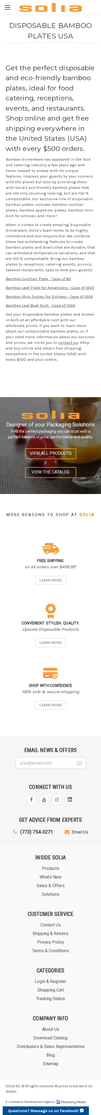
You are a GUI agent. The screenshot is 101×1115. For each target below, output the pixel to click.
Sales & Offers (51, 885)
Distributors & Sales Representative (51, 1046)
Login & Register (50, 981)
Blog (50, 1055)
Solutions (51, 894)
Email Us (80, 832)
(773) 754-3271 (36, 832)
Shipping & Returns (50, 933)
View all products (51, 453)
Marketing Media (71, 1102)
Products (50, 868)
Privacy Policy (50, 942)
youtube (44, 799)
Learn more (50, 580)
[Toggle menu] (7, 7)
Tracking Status (50, 998)
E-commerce (14, 1101)
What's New (51, 877)
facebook (31, 799)
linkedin (70, 799)
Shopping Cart (50, 990)
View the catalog (50, 472)
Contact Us (50, 924)
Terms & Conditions (50, 950)
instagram (57, 799)
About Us (50, 1029)
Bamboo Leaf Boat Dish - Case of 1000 (40, 305)
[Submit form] (79, 762)
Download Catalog (50, 1037)
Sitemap (50, 1063)
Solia (87, 514)
